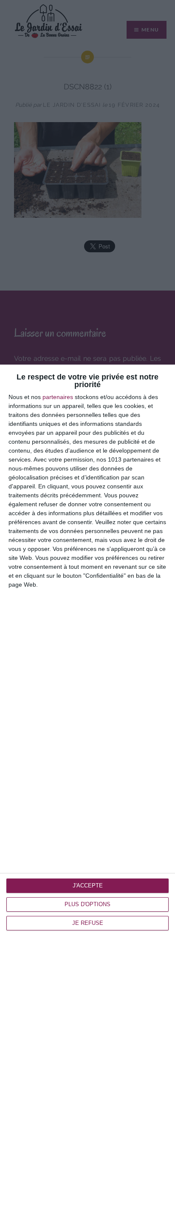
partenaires (57, 397)
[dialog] (87, 790)
